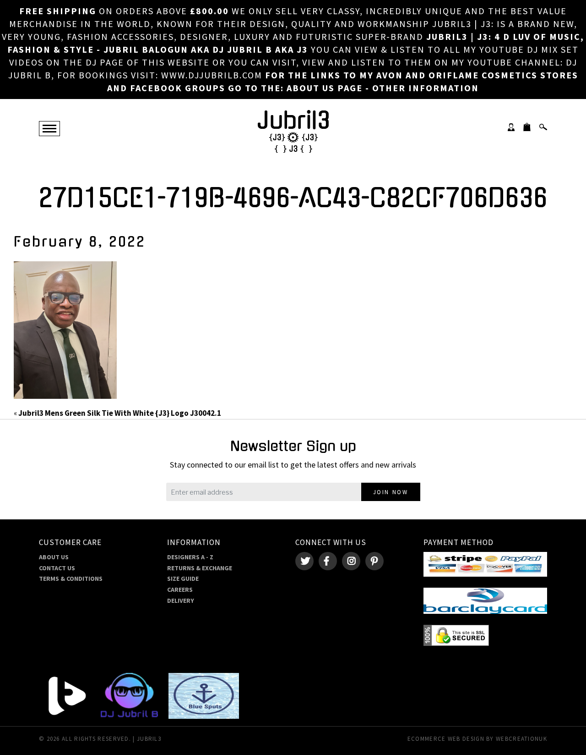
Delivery (180, 600)
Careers (180, 589)
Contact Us (57, 568)
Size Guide (183, 578)
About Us (54, 557)
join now (390, 492)
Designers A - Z (190, 557)
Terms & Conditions (71, 578)
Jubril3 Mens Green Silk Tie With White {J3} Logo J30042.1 (119, 413)
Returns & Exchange (199, 568)
